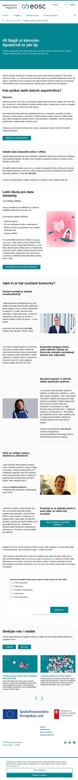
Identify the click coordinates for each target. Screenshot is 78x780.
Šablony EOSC (45, 732)
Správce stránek (8, 745)
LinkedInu (32, 559)
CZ (51, 732)
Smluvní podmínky (63, 614)
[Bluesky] (65, 742)
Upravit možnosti (11, 766)
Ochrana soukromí (53, 614)
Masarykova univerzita (15, 742)
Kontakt (43, 727)
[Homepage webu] (24, 6)
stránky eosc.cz (29, 168)
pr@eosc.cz (48, 559)
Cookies (17, 745)
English (72, 5)
